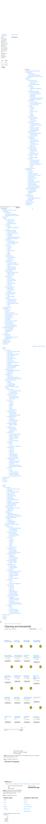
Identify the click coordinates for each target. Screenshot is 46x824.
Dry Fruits (30, 106)
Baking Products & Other (36, 133)
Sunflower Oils (34, 121)
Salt (31, 156)
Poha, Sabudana (34, 150)
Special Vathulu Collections (34, 187)
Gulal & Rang (31, 73)
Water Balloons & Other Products (35, 76)
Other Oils (33, 119)
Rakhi (29, 194)
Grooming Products (35, 141)
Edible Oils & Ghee (32, 116)
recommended (29, 200)
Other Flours (33, 83)
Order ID (2, 61)
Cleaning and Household (33, 91)
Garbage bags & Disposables (37, 98)
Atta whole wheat (34, 81)
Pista (32, 112)
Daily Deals (4, 34)
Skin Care (33, 146)
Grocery (28, 79)
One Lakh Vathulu (32, 183)
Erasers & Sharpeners (35, 162)
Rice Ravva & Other (35, 153)
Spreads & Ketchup (35, 130)
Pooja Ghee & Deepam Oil (33, 185)
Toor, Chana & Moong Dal (36, 103)
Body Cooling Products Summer (33, 71)
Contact (5, 478)
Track (3, 67)
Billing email (6, 61)
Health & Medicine (34, 144)
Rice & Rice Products (32, 148)
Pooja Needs (28, 169)
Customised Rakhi (32, 189)
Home (4, 347)
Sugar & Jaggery (34, 157)
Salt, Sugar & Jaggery (33, 154)
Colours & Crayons (35, 161)
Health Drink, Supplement (36, 88)
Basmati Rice (33, 149)
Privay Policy (26, 804)
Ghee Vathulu (31, 179)
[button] (15, 346)
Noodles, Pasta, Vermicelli (36, 125)
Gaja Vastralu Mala (32, 177)
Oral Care (33, 145)
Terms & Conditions (28, 806)
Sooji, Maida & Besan (35, 84)
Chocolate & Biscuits (35, 123)
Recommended (6, 477)
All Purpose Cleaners (35, 92)
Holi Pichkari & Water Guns (34, 75)
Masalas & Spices (32, 131)
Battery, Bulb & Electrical (36, 94)
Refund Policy (27, 808)
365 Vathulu (30, 171)
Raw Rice (32, 152)
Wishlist (5, 806)
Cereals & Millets (34, 102)
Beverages (30, 85)
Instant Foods (31, 122)
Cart (5, 804)
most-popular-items (30, 168)
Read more (7, 661)
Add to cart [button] (27, 661)
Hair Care (33, 142)
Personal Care (31, 137)
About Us (5, 480)
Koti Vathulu (30, 180)
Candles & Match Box (32, 173)
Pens (32, 167)
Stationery (30, 158)
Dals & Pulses (31, 100)
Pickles (32, 126)
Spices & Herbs (34, 135)
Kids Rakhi (30, 192)
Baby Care (33, 138)
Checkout (6, 808)
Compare (5, 481)
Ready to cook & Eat (35, 127)
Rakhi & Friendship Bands (31, 188)
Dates (32, 110)
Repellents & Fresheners (36, 99)
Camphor (30, 172)
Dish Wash (33, 96)
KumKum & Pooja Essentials (34, 181)
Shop (4, 348)
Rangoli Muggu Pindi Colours (34, 198)
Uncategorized (29, 203)
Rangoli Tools (31, 199)
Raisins (32, 114)
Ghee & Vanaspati (34, 118)
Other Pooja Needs (32, 184)
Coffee (32, 87)
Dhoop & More (31, 176)
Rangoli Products (29, 195)
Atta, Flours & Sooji (32, 80)
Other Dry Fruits (34, 111)
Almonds (32, 107)
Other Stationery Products (36, 164)
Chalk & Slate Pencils (35, 160)
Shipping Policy (27, 811)
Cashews (32, 108)
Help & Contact (14, 34)
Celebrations (28, 72)
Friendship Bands (32, 191)
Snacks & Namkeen (35, 129)
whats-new (28, 204)
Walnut (32, 115)
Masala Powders (34, 134)
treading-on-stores (30, 202)
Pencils (32, 165)
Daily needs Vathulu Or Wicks (34, 175)
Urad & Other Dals (34, 104)
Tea (31, 89)
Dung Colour (31, 196)
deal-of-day (28, 77)
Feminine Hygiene (34, 139)
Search (17, 207)
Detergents (33, 95)
